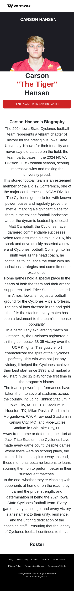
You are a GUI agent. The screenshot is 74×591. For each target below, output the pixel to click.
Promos (45, 559)
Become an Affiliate (57, 566)
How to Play (22, 559)
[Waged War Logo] (19, 6)
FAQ (11, 559)
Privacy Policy (14, 566)
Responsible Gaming (35, 566)
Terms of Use (59, 559)
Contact (35, 559)
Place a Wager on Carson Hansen (37, 104)
